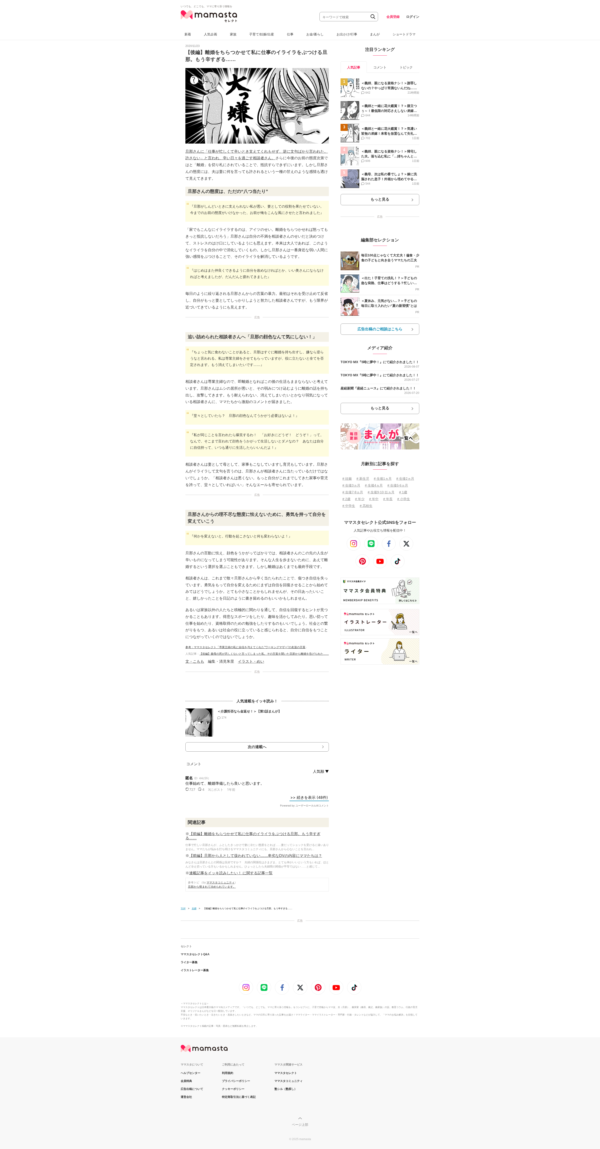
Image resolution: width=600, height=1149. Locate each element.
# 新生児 (362, 478)
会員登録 (393, 17)
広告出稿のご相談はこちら (379, 329)
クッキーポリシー (233, 1089)
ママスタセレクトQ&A (195, 954)
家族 (233, 34)
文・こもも (194, 661)
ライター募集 (189, 962)
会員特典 (186, 1081)
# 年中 (374, 499)
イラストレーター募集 (195, 970)
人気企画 (210, 34)
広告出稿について (192, 1089)
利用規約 (227, 1073)
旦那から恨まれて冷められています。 (212, 886)
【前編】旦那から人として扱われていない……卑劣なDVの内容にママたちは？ (255, 856)
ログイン (412, 17)
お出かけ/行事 (347, 34)
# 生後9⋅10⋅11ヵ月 (381, 492)
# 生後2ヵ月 (405, 478)
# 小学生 (403, 499)
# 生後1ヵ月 (383, 478)
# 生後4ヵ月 (374, 485)
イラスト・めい (251, 661)
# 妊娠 (347, 478)
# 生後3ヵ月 (351, 485)
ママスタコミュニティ (220, 882)
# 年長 (388, 499)
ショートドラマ (404, 34)
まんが (375, 34)
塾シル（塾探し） (285, 1089)
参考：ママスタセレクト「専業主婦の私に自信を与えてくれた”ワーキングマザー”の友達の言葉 (245, 647)
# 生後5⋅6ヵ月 (397, 485)
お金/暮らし (315, 34)
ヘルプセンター (190, 1073)
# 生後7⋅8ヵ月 (352, 492)
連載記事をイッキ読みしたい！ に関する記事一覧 (231, 873)
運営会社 (186, 1097)
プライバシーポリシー (236, 1081)
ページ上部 (300, 1124)
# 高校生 (366, 506)
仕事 (290, 34)
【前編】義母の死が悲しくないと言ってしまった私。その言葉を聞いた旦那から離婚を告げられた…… (264, 653)
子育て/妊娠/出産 (261, 34)
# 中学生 (348, 506)
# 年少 (359, 499)
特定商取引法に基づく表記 (239, 1097)
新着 (187, 34)
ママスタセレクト (285, 1073)
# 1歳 (403, 492)
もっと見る (380, 199)
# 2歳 (346, 499)
